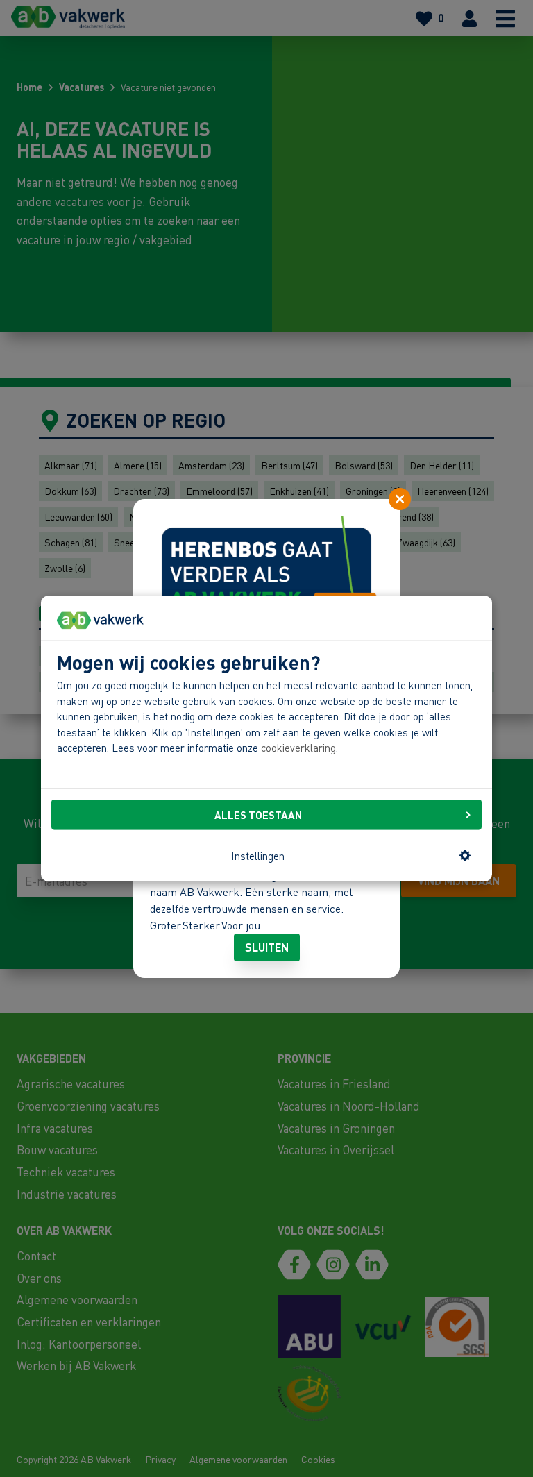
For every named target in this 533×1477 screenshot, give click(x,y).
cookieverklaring (298, 747)
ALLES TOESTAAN (258, 815)
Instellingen (258, 855)
